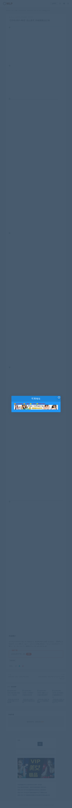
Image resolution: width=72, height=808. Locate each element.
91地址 (34, 404)
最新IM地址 (41, 404)
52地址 (27, 404)
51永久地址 (19, 404)
